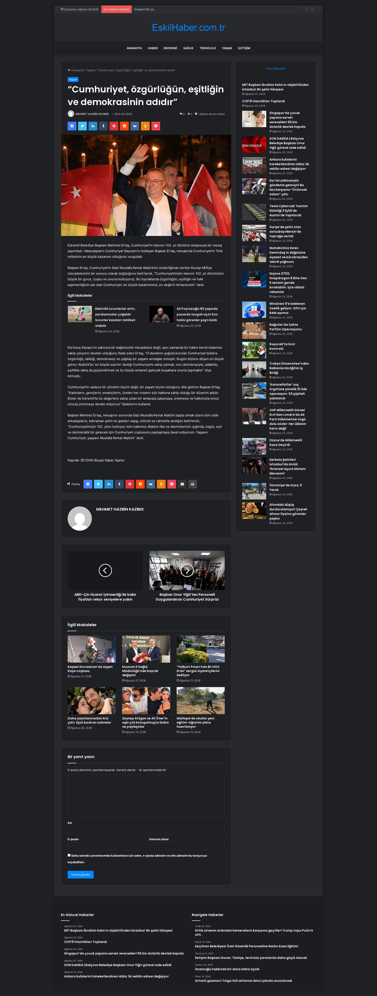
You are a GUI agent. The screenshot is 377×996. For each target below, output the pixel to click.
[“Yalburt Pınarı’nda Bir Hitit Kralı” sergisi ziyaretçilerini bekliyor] (201, 649)
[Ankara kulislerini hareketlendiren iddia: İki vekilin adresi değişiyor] (254, 165)
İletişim (244, 48)
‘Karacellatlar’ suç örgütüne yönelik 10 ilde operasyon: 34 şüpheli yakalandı (288, 391)
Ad (71, 823)
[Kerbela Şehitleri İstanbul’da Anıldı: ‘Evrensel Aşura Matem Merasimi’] (254, 465)
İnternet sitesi (159, 839)
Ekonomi (170, 48)
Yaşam (227, 48)
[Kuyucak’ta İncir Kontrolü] (254, 350)
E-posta (74, 839)
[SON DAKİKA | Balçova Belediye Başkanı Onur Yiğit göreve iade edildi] (254, 144)
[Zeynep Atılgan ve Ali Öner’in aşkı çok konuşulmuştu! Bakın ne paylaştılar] (146, 700)
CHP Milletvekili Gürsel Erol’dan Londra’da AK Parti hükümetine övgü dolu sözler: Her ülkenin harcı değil (287, 419)
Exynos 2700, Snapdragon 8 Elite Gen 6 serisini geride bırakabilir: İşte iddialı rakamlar (288, 282)
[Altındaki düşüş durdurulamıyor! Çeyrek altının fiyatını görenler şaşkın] (254, 510)
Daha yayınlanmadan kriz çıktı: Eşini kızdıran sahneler (89, 720)
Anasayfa (134, 48)
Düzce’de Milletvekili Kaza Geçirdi (285, 442)
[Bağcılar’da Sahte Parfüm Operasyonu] (254, 330)
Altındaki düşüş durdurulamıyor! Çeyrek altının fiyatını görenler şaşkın (288, 511)
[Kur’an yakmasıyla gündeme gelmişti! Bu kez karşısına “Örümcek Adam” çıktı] (254, 186)
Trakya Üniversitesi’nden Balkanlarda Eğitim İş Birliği (289, 368)
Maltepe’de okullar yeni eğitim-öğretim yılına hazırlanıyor (195, 722)
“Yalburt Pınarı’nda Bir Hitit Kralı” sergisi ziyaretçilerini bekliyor (198, 671)
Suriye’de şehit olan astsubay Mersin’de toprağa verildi (285, 231)
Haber (153, 48)
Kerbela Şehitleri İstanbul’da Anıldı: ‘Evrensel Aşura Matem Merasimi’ (287, 466)
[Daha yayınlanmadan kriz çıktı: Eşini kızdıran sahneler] (92, 700)
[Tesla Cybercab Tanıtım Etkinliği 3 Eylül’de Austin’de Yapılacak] (254, 212)
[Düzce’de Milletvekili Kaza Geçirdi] (254, 446)
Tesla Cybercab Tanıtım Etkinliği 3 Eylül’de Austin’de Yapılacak (288, 210)
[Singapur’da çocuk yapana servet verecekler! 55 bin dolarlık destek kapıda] (254, 119)
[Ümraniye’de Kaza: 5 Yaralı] (254, 491)
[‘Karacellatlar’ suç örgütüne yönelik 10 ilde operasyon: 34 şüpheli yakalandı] (254, 390)
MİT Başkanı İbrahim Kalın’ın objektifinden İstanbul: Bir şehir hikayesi (275, 87)
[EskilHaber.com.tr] (188, 27)
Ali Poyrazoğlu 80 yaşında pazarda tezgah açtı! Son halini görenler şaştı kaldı (197, 314)
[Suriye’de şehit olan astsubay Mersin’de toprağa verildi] (254, 233)
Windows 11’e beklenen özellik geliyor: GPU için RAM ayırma (287, 308)
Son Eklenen (276, 68)
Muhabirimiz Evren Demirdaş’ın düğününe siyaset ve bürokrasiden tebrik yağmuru (288, 255)
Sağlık (188, 48)
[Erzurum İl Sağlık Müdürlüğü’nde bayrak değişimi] (146, 649)
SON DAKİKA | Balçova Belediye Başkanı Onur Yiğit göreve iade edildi (287, 143)
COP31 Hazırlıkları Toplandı (263, 101)
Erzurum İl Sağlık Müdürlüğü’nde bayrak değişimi (140, 671)
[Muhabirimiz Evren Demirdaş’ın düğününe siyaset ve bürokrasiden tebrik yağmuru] (254, 254)
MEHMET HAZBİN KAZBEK (92, 114)
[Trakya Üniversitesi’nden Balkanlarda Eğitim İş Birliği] (254, 369)
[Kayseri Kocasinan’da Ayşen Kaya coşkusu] (92, 649)
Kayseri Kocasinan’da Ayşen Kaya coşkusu (90, 669)
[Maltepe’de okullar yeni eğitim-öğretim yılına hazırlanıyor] (201, 700)
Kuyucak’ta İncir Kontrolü (282, 346)
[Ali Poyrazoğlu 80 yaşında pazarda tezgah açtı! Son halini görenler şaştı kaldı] (161, 314)
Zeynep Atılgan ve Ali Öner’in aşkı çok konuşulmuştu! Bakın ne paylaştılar (145, 722)
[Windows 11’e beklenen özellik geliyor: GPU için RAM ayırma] (254, 309)
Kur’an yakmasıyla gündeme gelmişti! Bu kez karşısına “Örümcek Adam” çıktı (288, 187)
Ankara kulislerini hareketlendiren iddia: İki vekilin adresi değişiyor (289, 164)
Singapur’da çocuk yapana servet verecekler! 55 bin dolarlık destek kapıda (184, 9)
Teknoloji (208, 48)
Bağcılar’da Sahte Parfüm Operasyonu (285, 326)
